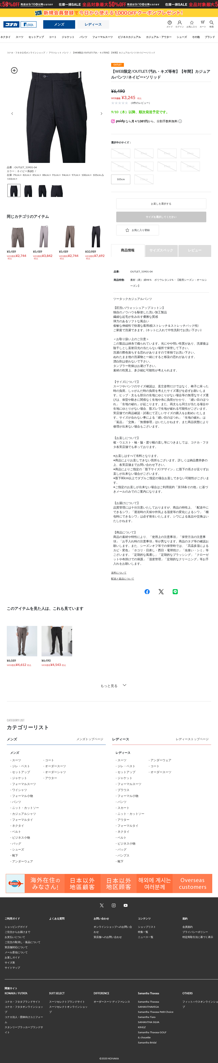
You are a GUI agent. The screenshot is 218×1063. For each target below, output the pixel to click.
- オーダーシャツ (54, 772)
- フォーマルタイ (21, 819)
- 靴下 (14, 855)
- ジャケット (18, 778)
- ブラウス (122, 790)
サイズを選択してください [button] (161, 217)
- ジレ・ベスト (20, 766)
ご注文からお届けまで (17, 932)
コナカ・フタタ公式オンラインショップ (26, 53)
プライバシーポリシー (195, 932)
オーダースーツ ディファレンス (112, 1001)
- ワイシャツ (18, 790)
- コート (48, 760)
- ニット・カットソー (24, 808)
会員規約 (187, 927)
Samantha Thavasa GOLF (152, 1032)
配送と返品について (122, 578)
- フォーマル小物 (21, 796)
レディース (93, 24)
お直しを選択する (161, 203)
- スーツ (15, 760)
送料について (118, 572)
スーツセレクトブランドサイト (67, 1001)
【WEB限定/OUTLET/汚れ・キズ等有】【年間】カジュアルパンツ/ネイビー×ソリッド (113, 53)
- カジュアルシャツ (23, 813)
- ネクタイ (17, 825)
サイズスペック (161, 250)
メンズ (59, 24)
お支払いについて (15, 937)
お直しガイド (12, 957)
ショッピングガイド (16, 927)
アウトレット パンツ (59, 53)
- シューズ (17, 849)
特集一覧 (143, 932)
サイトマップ (12, 967)
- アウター (50, 778)
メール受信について (16, 952)
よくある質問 (57, 918)
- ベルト (15, 831)
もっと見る (109, 686)
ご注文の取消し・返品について (22, 942)
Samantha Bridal (147, 1042)
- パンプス (122, 855)
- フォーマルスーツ (23, 784)
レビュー (195, 250)
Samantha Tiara (146, 1017)
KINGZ (142, 1027)
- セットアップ (20, 772)
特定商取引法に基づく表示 (197, 937)
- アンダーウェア (21, 861)
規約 (185, 918)
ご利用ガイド (12, 918)
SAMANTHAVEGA (148, 1007)
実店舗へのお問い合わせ (108, 937)
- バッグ (15, 843)
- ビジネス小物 (20, 837)
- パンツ (15, 802)
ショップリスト (147, 927)
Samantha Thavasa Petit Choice (155, 1012)
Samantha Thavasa (148, 1001)
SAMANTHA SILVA (148, 1022)
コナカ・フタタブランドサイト (22, 1001)
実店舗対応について (16, 947)
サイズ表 (10, 962)
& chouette (144, 1037)
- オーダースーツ (54, 766)
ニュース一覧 (145, 937)
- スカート (122, 808)
